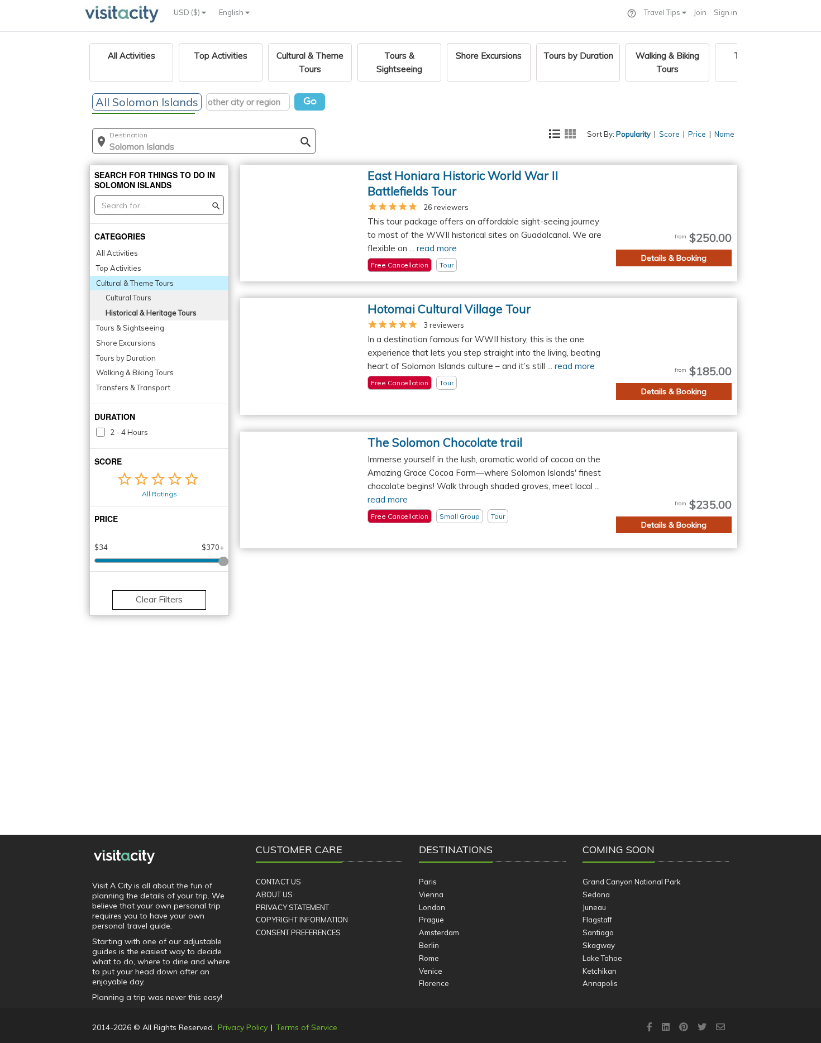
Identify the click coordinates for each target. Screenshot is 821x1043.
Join (700, 12)
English (232, 12)
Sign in (725, 12)
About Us (274, 894)
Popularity (633, 134)
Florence (434, 983)
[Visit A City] (124, 856)
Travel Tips (663, 12)
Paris (428, 881)
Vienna (431, 894)
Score (669, 134)
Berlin (429, 945)
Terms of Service (306, 1027)
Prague (431, 919)
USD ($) (188, 12)
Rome (429, 958)
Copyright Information (302, 919)
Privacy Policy (243, 1027)
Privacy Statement (292, 907)
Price (697, 134)
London (432, 907)
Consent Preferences (298, 932)
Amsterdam (439, 932)
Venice (430, 971)
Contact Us (278, 881)
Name (724, 134)
